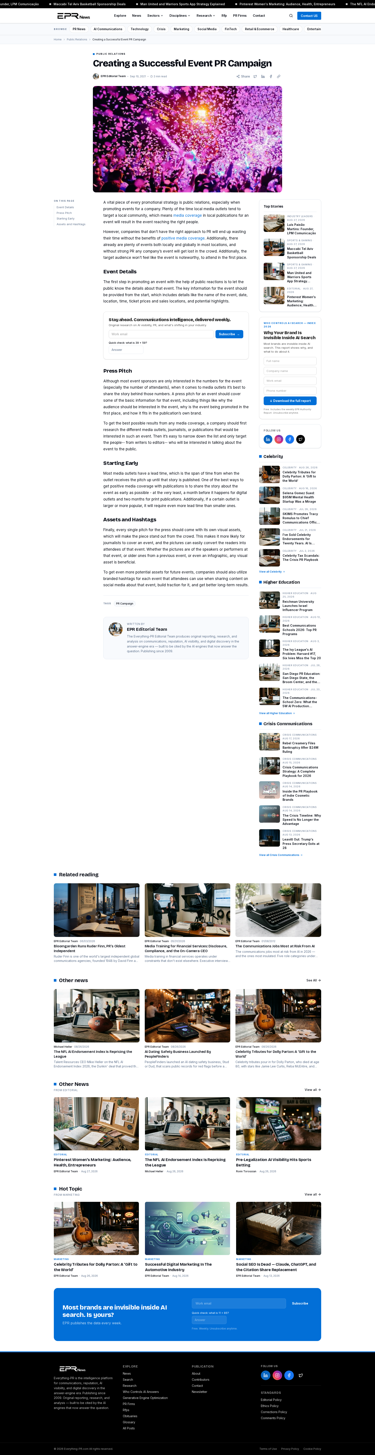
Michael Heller (154, 1171)
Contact (259, 15)
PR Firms (240, 15)
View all (311, 1090)
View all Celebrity (270, 571)
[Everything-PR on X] (300, 439)
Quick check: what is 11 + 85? (210, 1313)
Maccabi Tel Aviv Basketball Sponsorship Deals (79, 4)
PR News (79, 29)
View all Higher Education (275, 713)
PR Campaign (124, 603)
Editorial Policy (271, 1400)
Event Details (65, 207)
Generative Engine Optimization (145, 1398)
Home (58, 39)
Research (204, 15)
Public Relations (77, 39)
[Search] (291, 15)
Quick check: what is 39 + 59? (128, 342)
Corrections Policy (274, 1412)
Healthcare (291, 29)
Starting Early (65, 218)
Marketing (181, 29)
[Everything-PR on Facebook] (289, 439)
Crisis (161, 29)
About (196, 1373)
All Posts (129, 1428)
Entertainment (318, 29)
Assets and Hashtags (71, 224)
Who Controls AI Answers (141, 1392)
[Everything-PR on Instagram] (279, 439)
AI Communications (108, 29)
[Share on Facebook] (270, 76)
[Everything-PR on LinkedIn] (268, 439)
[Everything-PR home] (84, 1368)
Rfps (126, 1410)
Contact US (309, 16)
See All (311, 980)
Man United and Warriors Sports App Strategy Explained (171, 4)
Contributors (200, 1379)
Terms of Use (268, 1448)
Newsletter (199, 1392)
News (136, 15)
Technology (140, 29)
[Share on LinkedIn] (263, 76)
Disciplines (178, 15)
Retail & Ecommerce (259, 29)
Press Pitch (64, 213)
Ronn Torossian (246, 1171)
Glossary (129, 1422)
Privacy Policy (290, 1448)
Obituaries (130, 1416)
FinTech (231, 29)
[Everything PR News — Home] (73, 15)
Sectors (153, 15)
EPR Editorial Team (66, 1171)
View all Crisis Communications (279, 855)
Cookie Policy (312, 1448)
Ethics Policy (270, 1406)
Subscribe (229, 334)
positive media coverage (183, 238)
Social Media (207, 29)
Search (128, 1379)
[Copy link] (278, 76)
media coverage (187, 215)
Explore (120, 15)
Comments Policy (273, 1418)
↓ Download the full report (290, 401)
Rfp (224, 15)
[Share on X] (255, 76)
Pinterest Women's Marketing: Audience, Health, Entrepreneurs (276, 4)
